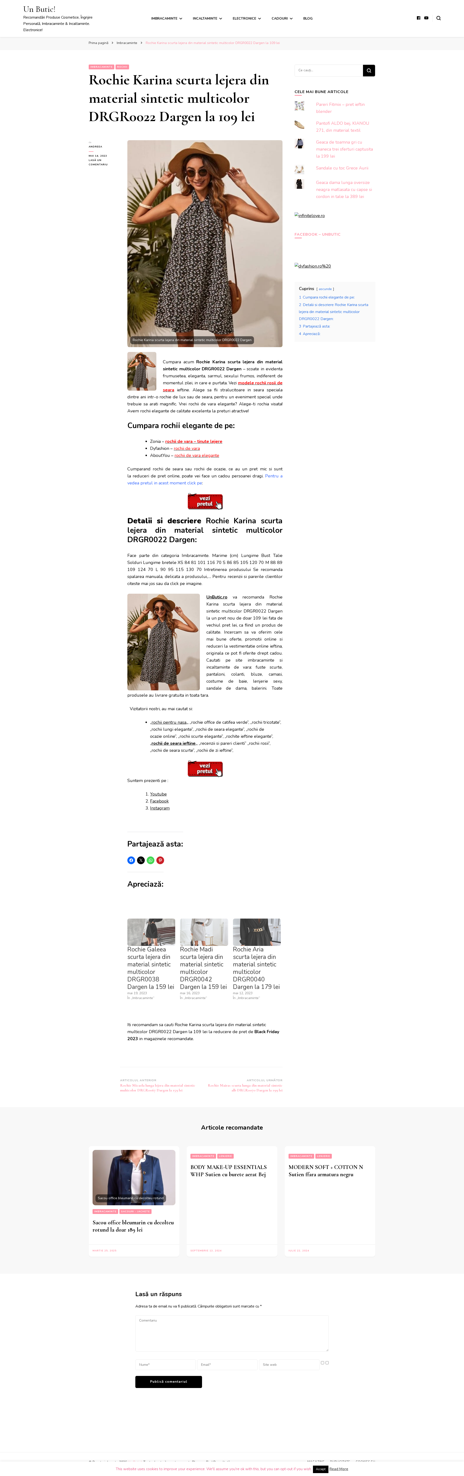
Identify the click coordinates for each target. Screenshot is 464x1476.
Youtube (158, 794)
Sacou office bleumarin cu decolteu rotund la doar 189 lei (133, 1226)
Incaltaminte (205, 18)
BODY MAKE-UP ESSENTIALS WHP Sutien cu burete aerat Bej (228, 1171)
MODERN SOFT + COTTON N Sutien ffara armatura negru (326, 1171)
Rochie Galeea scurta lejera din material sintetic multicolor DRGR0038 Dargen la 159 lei (150, 968)
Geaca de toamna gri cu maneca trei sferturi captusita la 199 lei (344, 149)
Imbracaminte (164, 18)
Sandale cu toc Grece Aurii (342, 168)
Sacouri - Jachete (135, 1211)
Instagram (160, 808)
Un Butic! (39, 9)
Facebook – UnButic (318, 234)
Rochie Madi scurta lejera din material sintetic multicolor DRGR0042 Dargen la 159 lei (203, 968)
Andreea (95, 146)
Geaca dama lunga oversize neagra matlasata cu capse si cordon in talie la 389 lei (344, 189)
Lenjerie (225, 1156)
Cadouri (280, 18)
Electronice (244, 18)
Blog (308, 18)
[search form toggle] (438, 18)
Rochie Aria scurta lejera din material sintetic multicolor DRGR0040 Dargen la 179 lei (256, 968)
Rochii (122, 67)
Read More (338, 1469)
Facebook (159, 801)
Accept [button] (321, 1469)
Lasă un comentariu (104, 163)
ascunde (325, 288)
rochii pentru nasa (169, 722)
